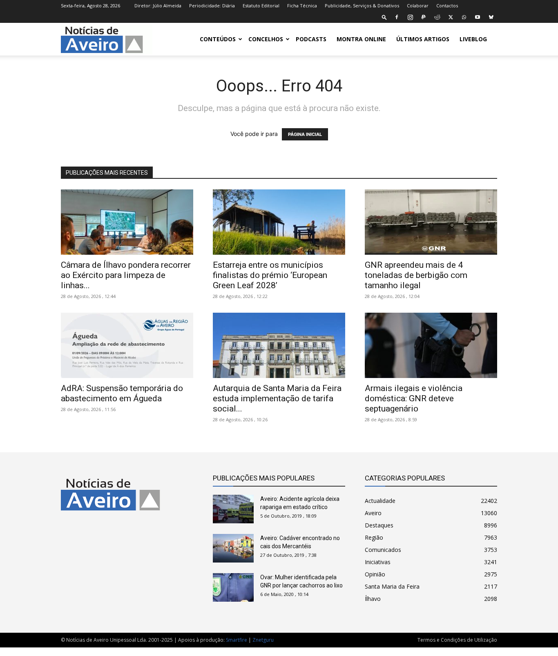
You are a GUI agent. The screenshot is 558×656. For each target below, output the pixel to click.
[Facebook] (397, 17)
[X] (450, 17)
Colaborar (418, 5)
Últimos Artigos (422, 39)
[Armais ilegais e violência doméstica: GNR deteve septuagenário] (431, 345)
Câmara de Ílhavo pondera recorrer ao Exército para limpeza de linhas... (126, 275)
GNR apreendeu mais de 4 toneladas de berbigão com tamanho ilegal (416, 275)
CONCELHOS (265, 39)
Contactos (447, 5)
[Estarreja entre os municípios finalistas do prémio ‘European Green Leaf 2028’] (279, 222)
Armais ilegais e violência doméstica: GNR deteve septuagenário (413, 398)
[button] (384, 17)
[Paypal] (423, 17)
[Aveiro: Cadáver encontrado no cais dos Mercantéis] (233, 548)
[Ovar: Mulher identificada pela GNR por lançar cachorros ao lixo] (233, 587)
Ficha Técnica (302, 5)
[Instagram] (410, 17)
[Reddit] (437, 17)
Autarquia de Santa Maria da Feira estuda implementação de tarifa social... (277, 398)
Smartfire (236, 639)
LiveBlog (473, 39)
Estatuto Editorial (261, 5)
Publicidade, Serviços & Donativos (362, 5)
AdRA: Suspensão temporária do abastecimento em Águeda (122, 393)
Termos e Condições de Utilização (457, 639)
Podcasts (311, 39)
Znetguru (263, 639)
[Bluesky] (491, 17)
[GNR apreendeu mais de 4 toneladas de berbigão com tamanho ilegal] (431, 222)
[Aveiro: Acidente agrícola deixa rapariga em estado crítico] (233, 509)
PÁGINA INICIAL (305, 134)
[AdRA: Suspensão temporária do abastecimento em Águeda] (127, 345)
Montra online (361, 39)
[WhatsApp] (464, 17)
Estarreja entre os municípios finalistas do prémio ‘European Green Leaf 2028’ (270, 275)
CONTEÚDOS (218, 39)
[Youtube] (477, 17)
